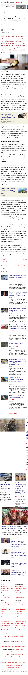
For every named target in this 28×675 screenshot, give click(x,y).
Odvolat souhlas (18, 665)
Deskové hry (13, 654)
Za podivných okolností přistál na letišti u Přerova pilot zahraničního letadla (17, 277)
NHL (2, 613)
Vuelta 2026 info (19, 586)
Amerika (11, 297)
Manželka (20, 268)
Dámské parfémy (18, 651)
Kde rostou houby (18, 636)
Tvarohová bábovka (20, 609)
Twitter (9, 662)
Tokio (19, 265)
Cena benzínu (5, 639)
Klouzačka (19, 644)
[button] (14, 62)
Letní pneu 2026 (19, 619)
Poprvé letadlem (5, 621)
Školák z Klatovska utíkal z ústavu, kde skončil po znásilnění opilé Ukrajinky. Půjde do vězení (20, 488)
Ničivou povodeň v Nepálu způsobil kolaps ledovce (16, 396)
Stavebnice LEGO (8, 651)
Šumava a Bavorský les (7, 623)
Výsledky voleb (5, 590)
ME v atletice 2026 (5, 609)
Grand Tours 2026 (19, 597)
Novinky (3, 24)
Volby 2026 (4, 586)
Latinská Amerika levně (7, 627)
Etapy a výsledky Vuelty (20, 588)
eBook (4, 30)
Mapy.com (18, 633)
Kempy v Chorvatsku (6, 619)
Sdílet (10, 30)
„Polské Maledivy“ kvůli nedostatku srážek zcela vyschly (16, 344)
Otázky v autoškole (19, 627)
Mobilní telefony (19, 649)
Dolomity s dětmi (5, 629)
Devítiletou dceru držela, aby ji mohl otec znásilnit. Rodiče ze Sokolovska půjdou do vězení (18, 326)
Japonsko (14, 265)
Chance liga (4, 602)
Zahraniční (11, 401)
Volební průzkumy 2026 (7, 588)
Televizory (20, 654)
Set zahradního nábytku (7, 646)
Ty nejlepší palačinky (20, 602)
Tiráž (24, 662)
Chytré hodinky (8, 656)
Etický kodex (19, 664)
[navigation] (2, 2)
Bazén (12, 641)
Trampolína (7, 644)
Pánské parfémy (18, 656)
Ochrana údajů (8, 665)
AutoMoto (11, 313)
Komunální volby (5, 597)
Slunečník (13, 644)
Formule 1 (3, 611)
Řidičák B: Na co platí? (20, 625)
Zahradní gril (17, 646)
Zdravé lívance (18, 607)
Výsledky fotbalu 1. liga (7, 604)
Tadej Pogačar (18, 592)
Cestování (3, 195)
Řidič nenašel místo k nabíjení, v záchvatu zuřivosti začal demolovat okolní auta (18, 310)
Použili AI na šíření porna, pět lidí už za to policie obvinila (5, 485)
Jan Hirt (17, 590)
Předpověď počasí (8, 636)
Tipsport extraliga (5, 607)
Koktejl (10, 366)
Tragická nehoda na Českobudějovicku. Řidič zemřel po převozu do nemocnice (16, 380)
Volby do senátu (5, 595)
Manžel (14, 268)
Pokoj (2, 268)
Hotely (23, 265)
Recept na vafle (18, 611)
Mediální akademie (9, 664)
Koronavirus (8, 268)
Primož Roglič (18, 595)
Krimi (10, 281)
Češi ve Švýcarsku (5, 625)
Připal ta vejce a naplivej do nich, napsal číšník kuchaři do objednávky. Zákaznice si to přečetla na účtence (17, 361)
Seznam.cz (19, 2)
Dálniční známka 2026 (20, 621)
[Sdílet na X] (9, 261)
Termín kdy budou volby (7, 592)
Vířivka (23, 646)
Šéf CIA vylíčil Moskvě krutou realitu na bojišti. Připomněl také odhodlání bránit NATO (18, 293)
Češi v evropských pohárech (17, 639)
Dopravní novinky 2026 (20, 623)
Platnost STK (18, 629)
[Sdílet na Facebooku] (6, 261)
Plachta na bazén (19, 641)
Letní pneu (6, 654)
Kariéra (19, 662)
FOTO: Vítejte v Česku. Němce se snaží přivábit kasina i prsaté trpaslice (14, 527)
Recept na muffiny (19, 604)
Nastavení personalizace (14, 667)
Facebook (4, 662)
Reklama (14, 662)
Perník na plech (18, 613)
